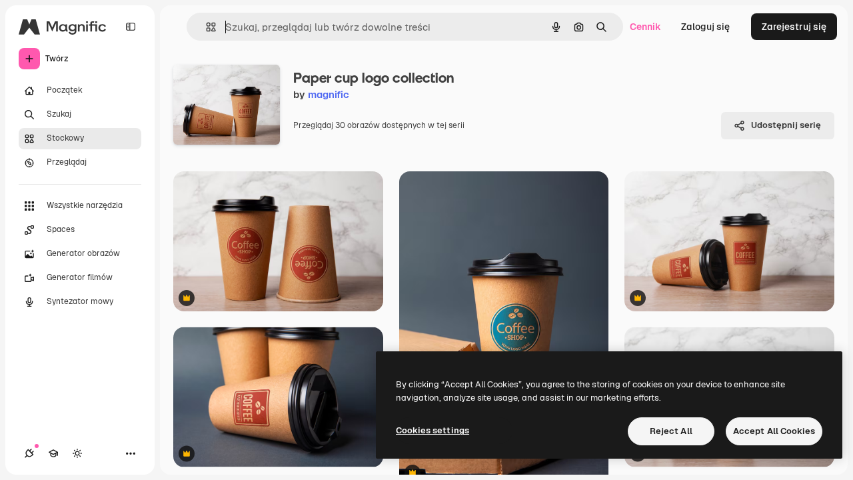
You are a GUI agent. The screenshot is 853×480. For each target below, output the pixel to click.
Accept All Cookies (774, 431)
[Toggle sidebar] (130, 26)
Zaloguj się (705, 27)
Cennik (645, 27)
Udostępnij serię (786, 125)
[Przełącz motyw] (77, 453)
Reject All (671, 431)
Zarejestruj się (794, 27)
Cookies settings (432, 430)
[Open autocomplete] (205, 27)
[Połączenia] (29, 453)
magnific (328, 94)
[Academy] (53, 453)
